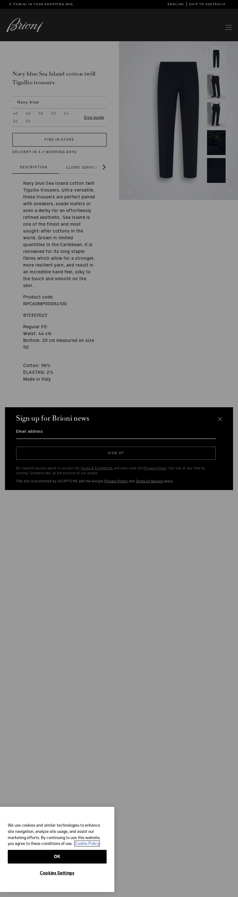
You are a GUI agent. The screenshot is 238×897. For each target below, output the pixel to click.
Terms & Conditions (97, 468)
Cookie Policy (87, 843)
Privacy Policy (155, 468)
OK (57, 856)
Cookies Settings (57, 873)
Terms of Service (149, 481)
